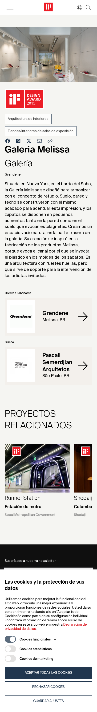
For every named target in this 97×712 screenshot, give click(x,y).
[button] (77, 7)
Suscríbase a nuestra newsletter (30, 561)
